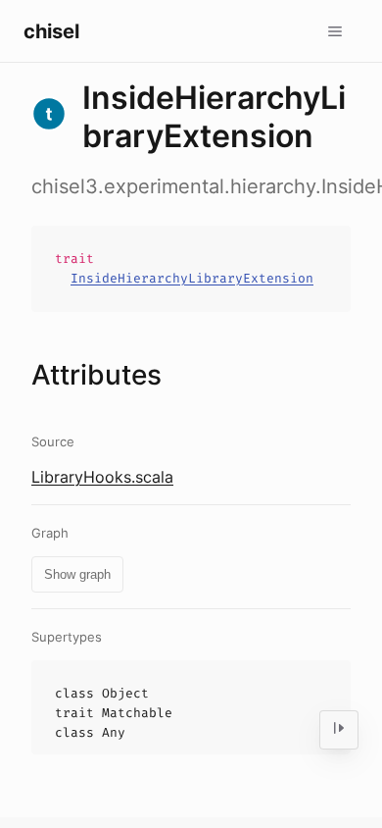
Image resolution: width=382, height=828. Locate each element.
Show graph (77, 574)
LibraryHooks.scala (102, 477)
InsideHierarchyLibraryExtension (192, 278)
